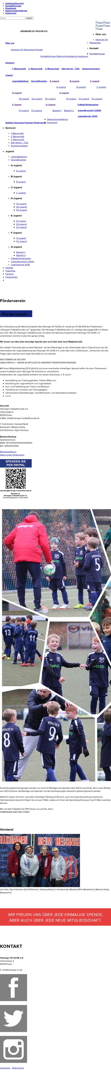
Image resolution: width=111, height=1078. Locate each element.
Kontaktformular (13, 6)
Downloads (10, 8)
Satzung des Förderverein (12, 454)
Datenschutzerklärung (16, 10)
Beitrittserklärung (8, 451)
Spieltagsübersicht (14, 3)
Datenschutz (18, 1068)
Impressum (10, 13)
